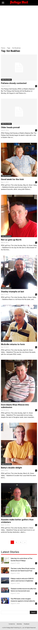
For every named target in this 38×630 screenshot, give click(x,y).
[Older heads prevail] (19, 112)
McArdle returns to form (13, 344)
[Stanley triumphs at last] (19, 272)
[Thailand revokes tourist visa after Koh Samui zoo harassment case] (5, 590)
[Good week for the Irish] (19, 160)
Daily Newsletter (6, 79)
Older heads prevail (10, 127)
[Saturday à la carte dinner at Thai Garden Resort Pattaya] (5, 560)
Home (3, 48)
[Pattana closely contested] (19, 67)
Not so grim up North (11, 240)
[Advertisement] (19, 26)
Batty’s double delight (11, 467)
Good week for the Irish (12, 179)
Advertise (19, 624)
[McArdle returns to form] (19, 323)
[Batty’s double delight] (19, 444)
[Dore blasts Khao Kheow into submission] (19, 381)
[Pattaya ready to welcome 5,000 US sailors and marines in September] (5, 580)
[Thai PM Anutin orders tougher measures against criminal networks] (5, 601)
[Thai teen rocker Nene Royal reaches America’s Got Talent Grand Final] (5, 570)
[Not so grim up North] (19, 216)
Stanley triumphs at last (12, 291)
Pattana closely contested (13, 83)
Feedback (26, 624)
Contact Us (12, 624)
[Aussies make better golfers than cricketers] (19, 500)
